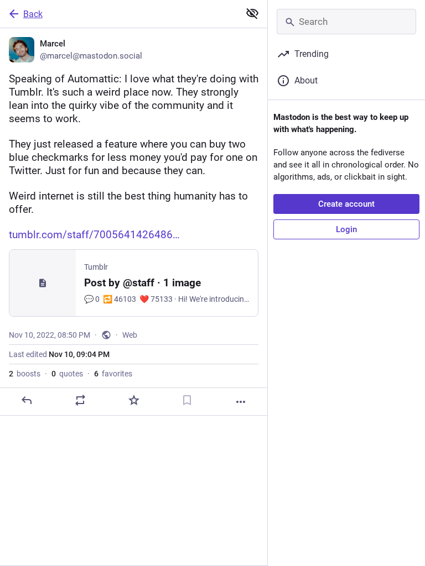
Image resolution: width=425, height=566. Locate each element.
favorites (113, 373)
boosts (24, 373)
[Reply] (26, 400)
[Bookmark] (187, 400)
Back (33, 14)
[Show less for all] (252, 13)
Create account (346, 204)
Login (346, 229)
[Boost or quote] (80, 400)
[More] (240, 401)
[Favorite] (134, 400)
